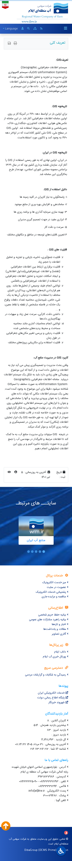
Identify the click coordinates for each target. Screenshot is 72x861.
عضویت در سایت (56, 587)
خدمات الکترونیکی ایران (51, 693)
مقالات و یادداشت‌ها (54, 629)
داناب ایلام (60, 652)
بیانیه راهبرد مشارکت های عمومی (47, 619)
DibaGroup (31, 850)
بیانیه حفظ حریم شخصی (52, 614)
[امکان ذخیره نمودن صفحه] (9, 44)
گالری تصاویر (59, 634)
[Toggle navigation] (65, 28)
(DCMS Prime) (47, 850)
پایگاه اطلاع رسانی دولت (51, 697)
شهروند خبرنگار (56, 702)
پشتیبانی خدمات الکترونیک (51, 592)
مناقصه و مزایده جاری (54, 596)
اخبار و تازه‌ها (59, 624)
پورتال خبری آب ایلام (54, 656)
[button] (44, 551)
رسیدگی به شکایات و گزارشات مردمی (45, 674)
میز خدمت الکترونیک (54, 582)
